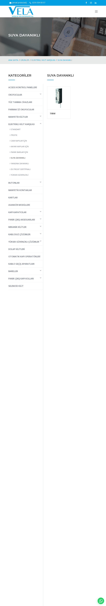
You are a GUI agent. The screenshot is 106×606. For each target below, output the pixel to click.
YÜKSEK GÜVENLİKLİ (19, 175)
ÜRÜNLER (25, 60)
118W (52, 113)
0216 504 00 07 (38, 2)
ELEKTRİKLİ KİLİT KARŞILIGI (43, 60)
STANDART (15, 129)
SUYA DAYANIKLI (65, 60)
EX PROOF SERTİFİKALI (20, 169)
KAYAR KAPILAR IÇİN (19, 146)
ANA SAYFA (13, 60)
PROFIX (13, 135)
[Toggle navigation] (96, 12)
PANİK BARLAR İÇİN (19, 152)
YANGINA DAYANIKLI (19, 163)
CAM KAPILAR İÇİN (18, 141)
